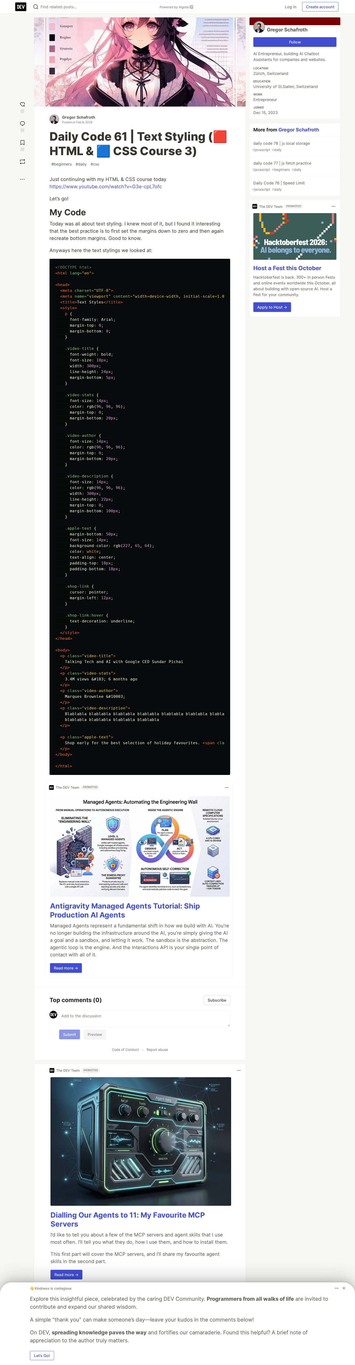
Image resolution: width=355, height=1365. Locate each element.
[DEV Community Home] (21, 7)
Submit (69, 1034)
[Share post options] (22, 179)
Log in (290, 6)
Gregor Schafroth (78, 117)
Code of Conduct (125, 1049)
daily (81, 164)
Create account (320, 6)
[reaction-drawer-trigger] (22, 107)
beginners (61, 164)
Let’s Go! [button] (42, 1355)
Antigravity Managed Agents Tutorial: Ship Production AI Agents (125, 910)
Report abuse (157, 1049)
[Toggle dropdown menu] (227, 787)
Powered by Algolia (175, 7)
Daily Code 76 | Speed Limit (278, 186)
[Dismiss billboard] (344, 1288)
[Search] (36, 6)
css (95, 164)
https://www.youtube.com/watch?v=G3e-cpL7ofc (106, 186)
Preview (95, 1034)
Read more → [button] (66, 968)
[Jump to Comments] (22, 126)
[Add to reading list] (22, 145)
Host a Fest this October (287, 268)
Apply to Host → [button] (272, 307)
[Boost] (22, 162)
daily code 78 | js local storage (281, 146)
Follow (295, 42)
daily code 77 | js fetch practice (281, 166)
